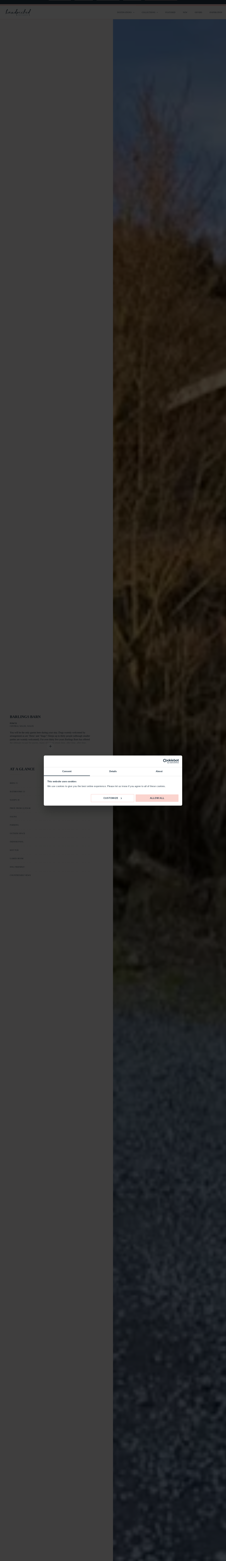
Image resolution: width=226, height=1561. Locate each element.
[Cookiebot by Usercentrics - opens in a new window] (165, 761)
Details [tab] (113, 771)
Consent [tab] (66, 771)
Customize (110, 798)
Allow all (157, 798)
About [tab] (159, 771)
